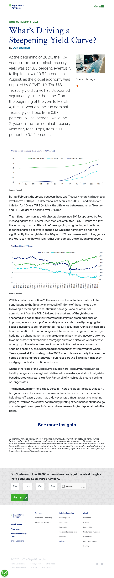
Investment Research (43, 522)
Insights (62, 541)
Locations (87, 518)
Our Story (87, 546)
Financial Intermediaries (68, 532)
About (85, 513)
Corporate (63, 527)
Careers (86, 522)
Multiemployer (64, 518)
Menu (97, 6)
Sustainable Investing (91, 532)
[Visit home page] (17, 517)
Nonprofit (62, 536)
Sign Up (17, 497)
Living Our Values (89, 541)
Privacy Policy (35, 564)
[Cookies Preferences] (4, 573)
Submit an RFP (16, 524)
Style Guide (50, 564)
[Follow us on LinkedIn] (98, 564)
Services (38, 513)
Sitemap (34, 567)
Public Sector (64, 522)
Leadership (87, 527)
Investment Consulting (43, 518)
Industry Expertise (66, 513)
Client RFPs (87, 536)
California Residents (18, 567)
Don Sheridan (21, 47)
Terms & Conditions (18, 564)
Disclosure (46, 567)
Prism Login (15, 529)
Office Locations (17, 541)
